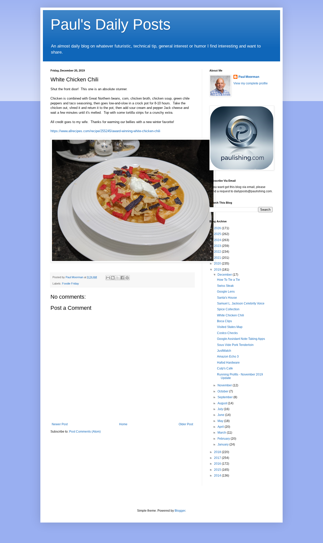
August (223, 403)
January (223, 444)
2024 (218, 240)
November (225, 385)
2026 (218, 228)
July (221, 409)
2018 (218, 452)
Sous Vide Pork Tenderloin (235, 345)
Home (123, 424)
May (221, 421)
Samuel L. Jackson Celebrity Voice (240, 303)
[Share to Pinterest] (127, 277)
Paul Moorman (248, 77)
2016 (218, 463)
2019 (218, 269)
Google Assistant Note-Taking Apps (241, 339)
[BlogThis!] (112, 277)
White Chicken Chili (230, 315)
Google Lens (226, 291)
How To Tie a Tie (228, 279)
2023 (218, 246)
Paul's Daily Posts (110, 24)
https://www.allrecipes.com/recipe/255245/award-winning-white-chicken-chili (105, 131)
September (225, 397)
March (222, 432)
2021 (218, 257)
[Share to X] (117, 277)
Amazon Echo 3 (228, 356)
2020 (218, 263)
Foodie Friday (70, 283)
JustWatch (224, 350)
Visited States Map (230, 327)
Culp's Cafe (225, 368)
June (221, 415)
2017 (218, 458)
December (225, 274)
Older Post (186, 424)
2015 (218, 469)
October (223, 391)
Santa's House (227, 297)
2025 (218, 234)
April (221, 427)
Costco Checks (227, 333)
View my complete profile (250, 83)
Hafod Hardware (228, 362)
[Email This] (108, 277)
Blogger (180, 510)
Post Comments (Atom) (85, 431)
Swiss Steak (225, 286)
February (224, 438)
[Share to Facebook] (122, 277)
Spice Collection (228, 309)
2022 (218, 251)
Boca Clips (224, 321)
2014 (218, 475)
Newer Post (60, 424)
